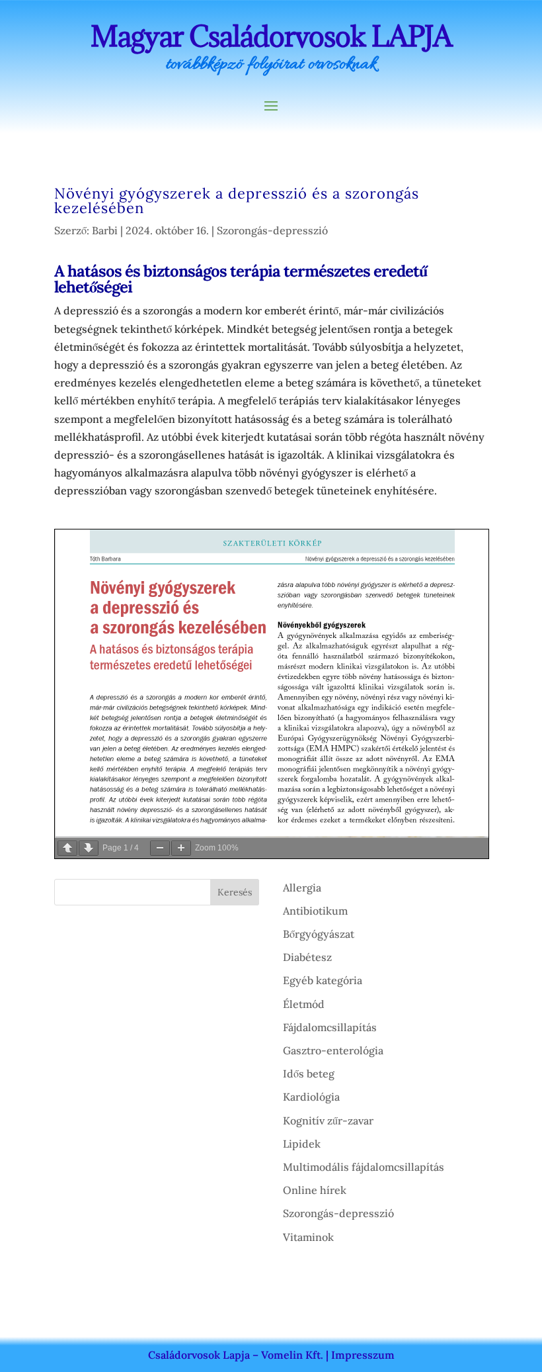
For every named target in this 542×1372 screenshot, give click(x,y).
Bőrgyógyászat (318, 933)
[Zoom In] (181, 848)
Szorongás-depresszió (272, 230)
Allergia (302, 887)
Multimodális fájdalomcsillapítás (363, 1166)
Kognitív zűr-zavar (328, 1120)
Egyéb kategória (322, 980)
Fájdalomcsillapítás (330, 1027)
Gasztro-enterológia (333, 1050)
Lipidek (302, 1143)
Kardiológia (311, 1096)
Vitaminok (308, 1237)
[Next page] (88, 848)
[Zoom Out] (160, 848)
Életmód (304, 1004)
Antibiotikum (315, 910)
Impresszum (363, 1354)
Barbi (105, 230)
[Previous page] (67, 848)
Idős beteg (308, 1073)
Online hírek (314, 1190)
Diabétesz (307, 957)
